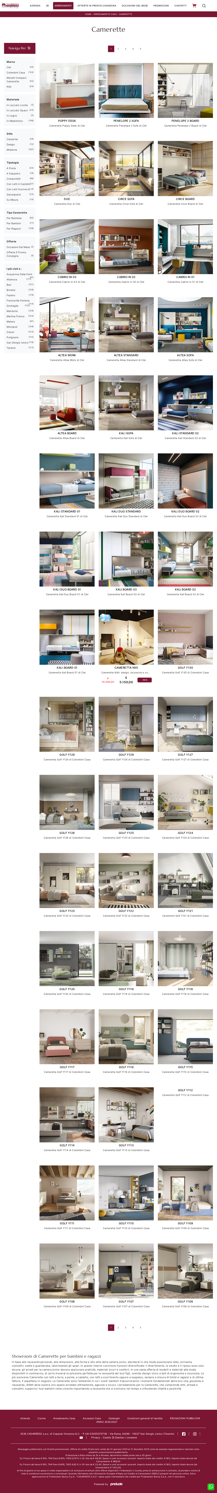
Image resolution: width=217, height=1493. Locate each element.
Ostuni (10, 332)
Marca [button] (11, 61)
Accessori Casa (92, 1418)
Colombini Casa (16, 72)
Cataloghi (114, 1418)
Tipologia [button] (13, 162)
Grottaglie (12, 305)
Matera (11, 321)
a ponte (11, 168)
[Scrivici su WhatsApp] (211, 1487)
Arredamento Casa (105, 14)
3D (47, 5)
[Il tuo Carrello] (195, 5)
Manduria (12, 311)
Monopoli (12, 326)
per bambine (14, 218)
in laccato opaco (17, 110)
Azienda (35, 5)
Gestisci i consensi (126, 1437)
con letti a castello (18, 184)
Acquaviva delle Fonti (19, 274)
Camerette (125, 14)
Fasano (11, 295)
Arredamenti (63, 5)
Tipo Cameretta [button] (17, 212)
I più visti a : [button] (14, 268)
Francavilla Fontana (18, 300)
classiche (12, 139)
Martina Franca (15, 316)
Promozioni (161, 5)
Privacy (95, 1437)
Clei (9, 67)
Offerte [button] (11, 241)
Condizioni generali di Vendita (145, 1418)
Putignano (13, 337)
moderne (12, 149)
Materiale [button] (13, 99)
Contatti (180, 5)
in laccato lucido (17, 105)
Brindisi (11, 290)
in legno (12, 115)
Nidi (9, 86)
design (11, 144)
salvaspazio (14, 194)
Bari (9, 284)
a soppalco (13, 173)
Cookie (107, 1437)
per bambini (14, 223)
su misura (12, 199)
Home (88, 14)
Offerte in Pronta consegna (96, 5)
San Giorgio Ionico (17, 342)
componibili (14, 178)
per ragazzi (14, 228)
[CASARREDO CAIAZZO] (10, 5)
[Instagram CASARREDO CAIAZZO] (195, 1433)
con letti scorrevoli (18, 189)
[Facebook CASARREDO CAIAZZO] (184, 1433)
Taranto (11, 347)
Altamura (12, 279)
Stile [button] (10, 133)
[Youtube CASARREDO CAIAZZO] (81, 1437)
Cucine (41, 1418)
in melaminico (15, 120)
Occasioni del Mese (135, 5)
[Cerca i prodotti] (204, 6)
